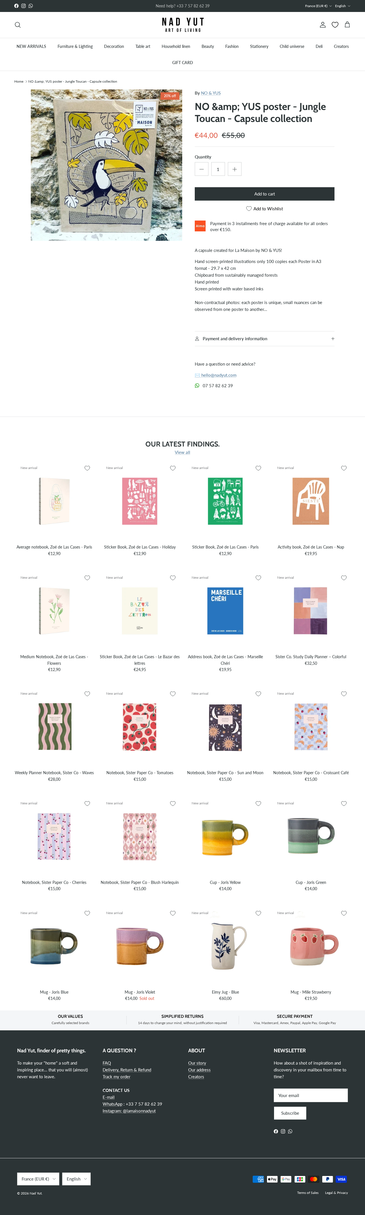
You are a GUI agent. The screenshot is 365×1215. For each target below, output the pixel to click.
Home (18, 81)
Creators (341, 46)
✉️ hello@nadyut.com (215, 375)
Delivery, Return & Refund (127, 1069)
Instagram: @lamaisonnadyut (129, 1110)
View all (182, 452)
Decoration (114, 46)
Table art (142, 46)
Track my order (116, 1076)
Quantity (203, 156)
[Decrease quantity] (201, 169)
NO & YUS (211, 92)
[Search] (17, 24)
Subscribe (290, 1113)
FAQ (107, 1062)
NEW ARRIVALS (31, 46)
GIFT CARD (182, 62)
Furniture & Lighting (75, 46)
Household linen (176, 46)
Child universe (292, 46)
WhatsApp (112, 1103)
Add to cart (264, 193)
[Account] (321, 24)
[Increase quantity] (235, 169)
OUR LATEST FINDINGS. (182, 444)
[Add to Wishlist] (87, 468)
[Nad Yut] (182, 25)
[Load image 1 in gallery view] (106, 165)
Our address (199, 1069)
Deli (319, 46)
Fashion (232, 46)
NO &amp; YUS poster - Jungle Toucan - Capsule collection (72, 81)
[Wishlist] (335, 25)
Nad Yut (36, 1193)
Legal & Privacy (336, 1192)
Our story (197, 1062)
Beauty (208, 46)
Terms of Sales (308, 1192)
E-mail (109, 1097)
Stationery (259, 46)
